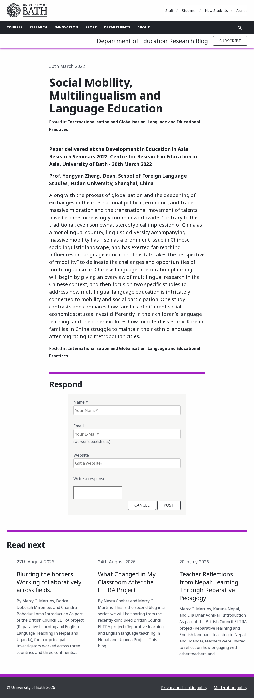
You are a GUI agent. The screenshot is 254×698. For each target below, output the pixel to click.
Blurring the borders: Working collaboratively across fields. (49, 582)
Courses (14, 27)
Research (38, 27)
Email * (80, 426)
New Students (216, 10)
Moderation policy (230, 687)
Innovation (66, 27)
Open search (240, 28)
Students (189, 10)
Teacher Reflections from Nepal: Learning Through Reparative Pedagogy (208, 586)
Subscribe (230, 41)
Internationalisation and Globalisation (107, 122)
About (143, 27)
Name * (80, 402)
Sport (91, 27)
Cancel (142, 505)
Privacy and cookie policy (184, 687)
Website (81, 455)
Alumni (241, 10)
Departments (117, 27)
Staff (169, 10)
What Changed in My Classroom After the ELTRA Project (127, 582)
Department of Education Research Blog (152, 41)
